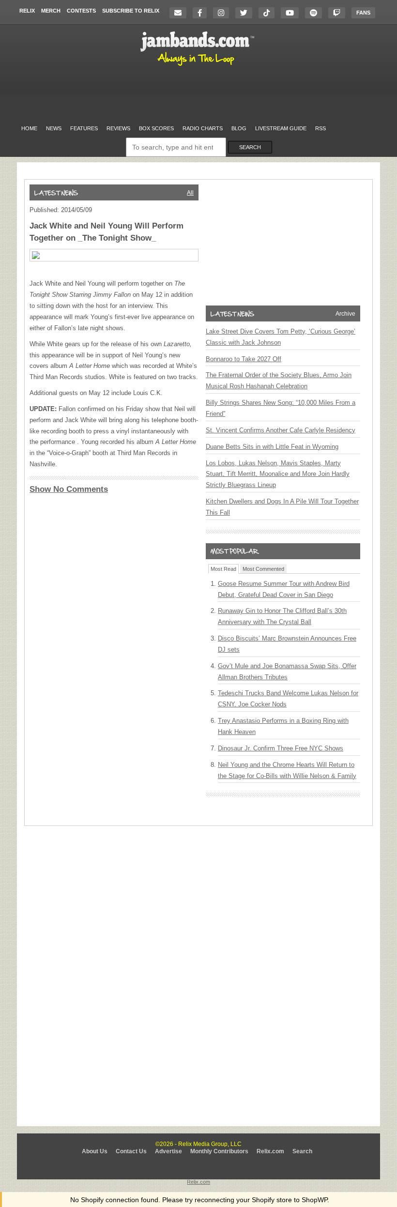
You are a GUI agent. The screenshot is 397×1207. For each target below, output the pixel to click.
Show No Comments (69, 489)
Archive (345, 314)
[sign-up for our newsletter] (180, 12)
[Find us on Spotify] (316, 12)
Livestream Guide (280, 128)
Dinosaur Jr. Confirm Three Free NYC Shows (280, 748)
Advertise (168, 1151)
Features (84, 128)
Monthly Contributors (219, 1151)
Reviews (118, 128)
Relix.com (270, 1151)
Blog (238, 128)
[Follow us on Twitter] (246, 12)
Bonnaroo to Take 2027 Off (243, 359)
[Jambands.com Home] (199, 66)
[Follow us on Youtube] (292, 12)
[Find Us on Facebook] (202, 12)
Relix (27, 11)
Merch (51, 11)
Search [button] (250, 147)
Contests (81, 11)
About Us (94, 1151)
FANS (363, 12)
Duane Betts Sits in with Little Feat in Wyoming (272, 446)
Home (29, 128)
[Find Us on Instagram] (223, 12)
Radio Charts (203, 128)
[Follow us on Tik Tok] (269, 12)
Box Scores (156, 128)
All (190, 192)
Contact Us (131, 1151)
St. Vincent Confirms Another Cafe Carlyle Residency (280, 430)
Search (302, 1151)
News (53, 128)
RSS (320, 128)
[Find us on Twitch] (339, 12)
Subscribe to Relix (130, 11)
